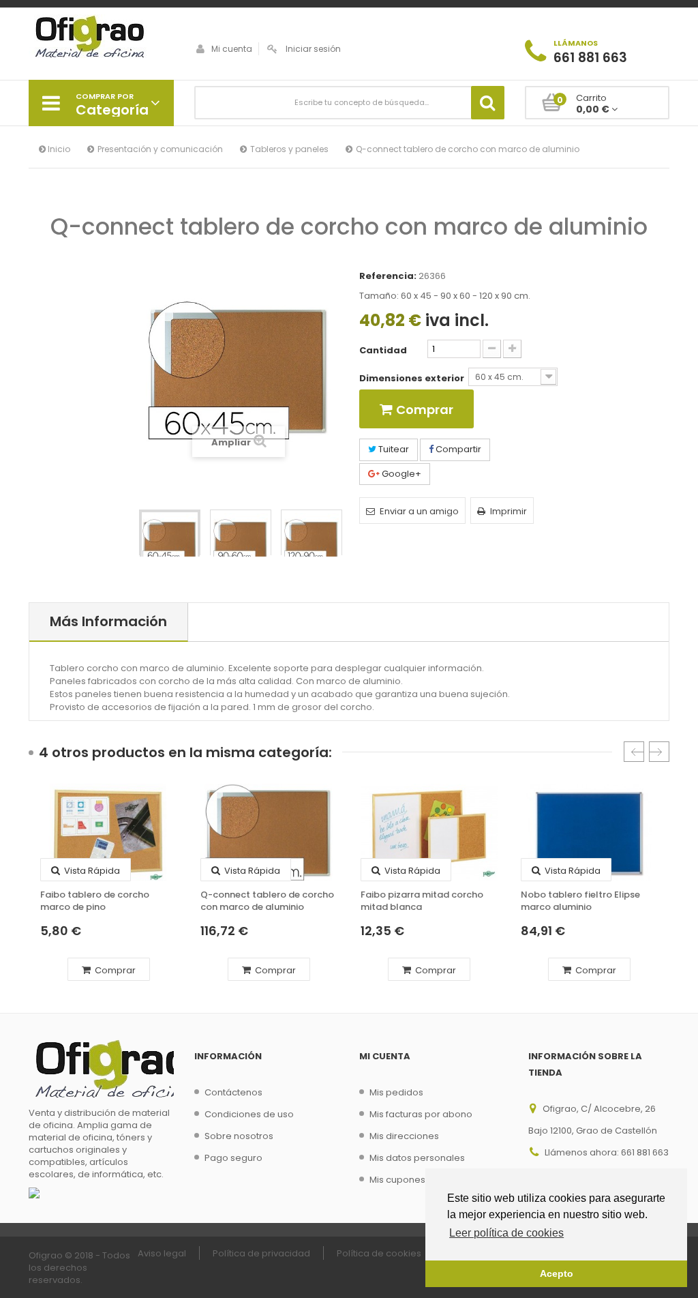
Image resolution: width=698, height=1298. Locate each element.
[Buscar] (487, 102)
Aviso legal (162, 1253)
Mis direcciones (404, 1136)
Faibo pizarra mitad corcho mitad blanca (422, 901)
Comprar (114, 970)
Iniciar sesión (313, 49)
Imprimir (508, 511)
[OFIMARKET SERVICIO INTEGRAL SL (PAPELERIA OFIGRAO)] (101, 38)
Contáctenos (233, 1092)
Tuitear (392, 449)
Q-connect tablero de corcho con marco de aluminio (267, 901)
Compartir (457, 449)
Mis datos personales (417, 1157)
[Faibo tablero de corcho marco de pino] (108, 832)
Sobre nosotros (238, 1136)
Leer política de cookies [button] (506, 1233)
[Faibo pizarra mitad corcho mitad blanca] (429, 832)
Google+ (400, 473)
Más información (108, 621)
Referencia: (387, 276)
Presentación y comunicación (160, 149)
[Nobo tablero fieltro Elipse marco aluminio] (589, 832)
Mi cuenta (231, 49)
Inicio (58, 149)
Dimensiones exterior (413, 378)
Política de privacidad (261, 1253)
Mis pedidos (396, 1092)
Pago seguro (233, 1157)
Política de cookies (379, 1253)
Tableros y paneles (289, 149)
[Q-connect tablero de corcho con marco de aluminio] (170, 540)
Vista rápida (91, 870)
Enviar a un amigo (419, 511)
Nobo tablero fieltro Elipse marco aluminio (580, 901)
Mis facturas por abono (420, 1114)
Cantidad (383, 350)
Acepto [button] (556, 1273)
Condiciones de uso (249, 1114)
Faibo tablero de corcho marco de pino (94, 901)
